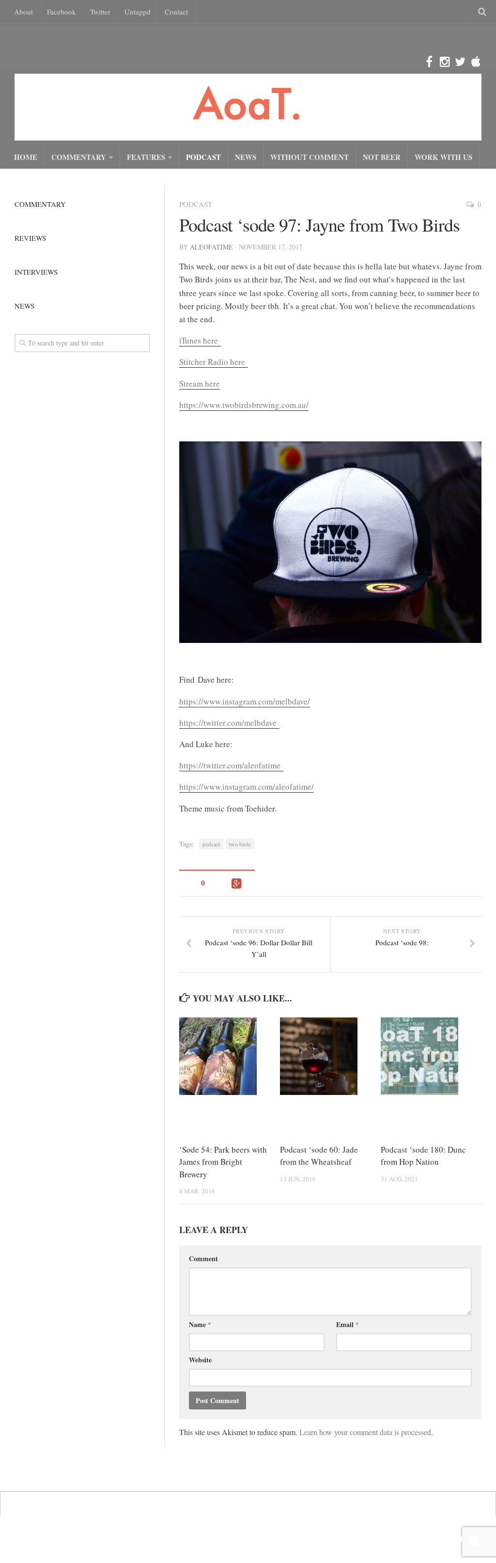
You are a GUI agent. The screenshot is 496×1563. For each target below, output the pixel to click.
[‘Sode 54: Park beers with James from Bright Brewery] (229, 1056)
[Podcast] (475, 62)
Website (200, 1360)
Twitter (100, 11)
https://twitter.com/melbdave (229, 722)
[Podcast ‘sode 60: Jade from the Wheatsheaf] (330, 1056)
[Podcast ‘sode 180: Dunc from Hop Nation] (431, 1056)
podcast (211, 844)
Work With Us (443, 157)
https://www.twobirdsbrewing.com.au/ (244, 404)
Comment (203, 1258)
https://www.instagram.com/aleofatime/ (246, 786)
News (245, 157)
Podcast (203, 157)
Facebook (61, 11)
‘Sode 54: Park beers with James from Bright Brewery (223, 1162)
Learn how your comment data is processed (365, 1432)
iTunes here (200, 340)
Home (25, 157)
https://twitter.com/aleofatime (231, 765)
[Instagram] (444, 62)
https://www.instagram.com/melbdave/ (244, 701)
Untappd (137, 11)
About (23, 11)
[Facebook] (429, 62)
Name (200, 1324)
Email (347, 1324)
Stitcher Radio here (213, 361)
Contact (176, 11)
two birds (240, 844)
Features (146, 157)
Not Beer (382, 157)
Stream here (199, 383)
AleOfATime (211, 246)
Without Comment (309, 157)
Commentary (78, 157)
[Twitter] (460, 62)
